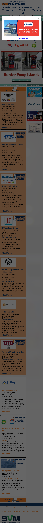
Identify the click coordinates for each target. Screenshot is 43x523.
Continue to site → (23, 38)
